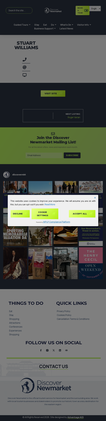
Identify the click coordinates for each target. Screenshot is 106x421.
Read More (50, 204)
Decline (18, 214)
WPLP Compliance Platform (56, 221)
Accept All (80, 214)
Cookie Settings (42, 214)
